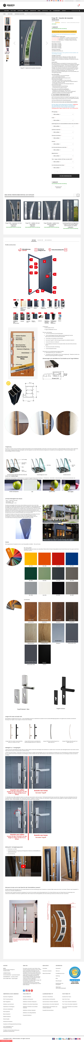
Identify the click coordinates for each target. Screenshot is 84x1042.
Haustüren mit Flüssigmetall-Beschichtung (12, 1024)
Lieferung (58, 975)
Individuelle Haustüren (19, 14)
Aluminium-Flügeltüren (8, 996)
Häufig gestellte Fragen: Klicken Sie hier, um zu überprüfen (65, 108)
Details (34, 240)
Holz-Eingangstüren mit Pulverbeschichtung (8, 1027)
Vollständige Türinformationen (60, 94)
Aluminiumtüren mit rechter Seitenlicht (51, 1004)
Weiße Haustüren (7, 1016)
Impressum (58, 968)
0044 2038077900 (7, 978)
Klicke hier (75, 104)
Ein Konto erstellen (69, 0)
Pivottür (55, 53)
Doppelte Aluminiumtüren (48, 1010)
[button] (14, 43)
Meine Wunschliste (47, 973)
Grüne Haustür (6, 1019)
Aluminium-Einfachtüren (48, 996)
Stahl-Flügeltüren (7, 1001)
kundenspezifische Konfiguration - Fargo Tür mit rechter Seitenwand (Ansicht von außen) (70, 224)
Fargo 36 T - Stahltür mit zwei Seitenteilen (32, 223)
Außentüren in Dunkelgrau (8, 1006)
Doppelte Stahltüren (27, 1015)
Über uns (58, 971)
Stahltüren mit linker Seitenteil (29, 1010)
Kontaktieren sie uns (60, 973)
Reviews (40, 240)
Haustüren (10, 14)
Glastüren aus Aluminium (8, 1004)
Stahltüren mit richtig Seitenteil (29, 1012)
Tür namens (56, 37)
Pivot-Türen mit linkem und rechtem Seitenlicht (70, 1007)
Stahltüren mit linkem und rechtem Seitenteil (30, 1007)
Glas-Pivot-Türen (66, 999)
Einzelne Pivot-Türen (66, 996)
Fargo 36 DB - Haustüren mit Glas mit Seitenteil (13, 223)
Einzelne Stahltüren (27, 996)
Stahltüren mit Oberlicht (28, 999)
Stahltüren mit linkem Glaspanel (29, 1001)
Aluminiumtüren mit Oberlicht (49, 999)
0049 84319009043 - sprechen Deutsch (11, 975)
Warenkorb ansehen (47, 971)
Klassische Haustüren (7, 1021)
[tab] (33, 240)
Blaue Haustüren (6, 1014)
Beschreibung (48, 240)
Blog (57, 978)
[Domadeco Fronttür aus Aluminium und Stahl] (8, 5)
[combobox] (76, 10)
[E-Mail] (52, 191)
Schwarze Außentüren (8, 1009)
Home (4, 14)
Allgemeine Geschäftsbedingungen (61, 987)
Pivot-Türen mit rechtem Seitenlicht (69, 1004)
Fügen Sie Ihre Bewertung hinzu (73, 22)
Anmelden (45, 968)
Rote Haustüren (6, 1011)
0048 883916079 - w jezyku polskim (10, 976)
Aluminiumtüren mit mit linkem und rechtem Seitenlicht (50, 1007)
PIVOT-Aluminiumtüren (8, 999)
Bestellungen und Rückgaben (59, 984)
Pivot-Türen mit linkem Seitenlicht (69, 1001)
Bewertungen (59, 980)
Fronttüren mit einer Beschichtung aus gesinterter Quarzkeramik (11, 1030)
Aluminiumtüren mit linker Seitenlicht (50, 1001)
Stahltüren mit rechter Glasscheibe (30, 1004)
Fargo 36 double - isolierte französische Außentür (51, 223)
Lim (77, 52)
